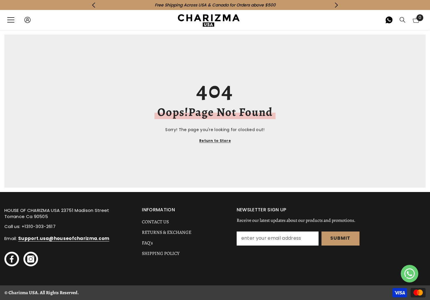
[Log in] (27, 20)
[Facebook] (11, 259)
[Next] (336, 5)
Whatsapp (389, 19)
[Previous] (93, 5)
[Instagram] (30, 259)
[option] (215, 5)
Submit (340, 238)
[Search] (402, 19)
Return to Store (215, 140)
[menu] (10, 19)
